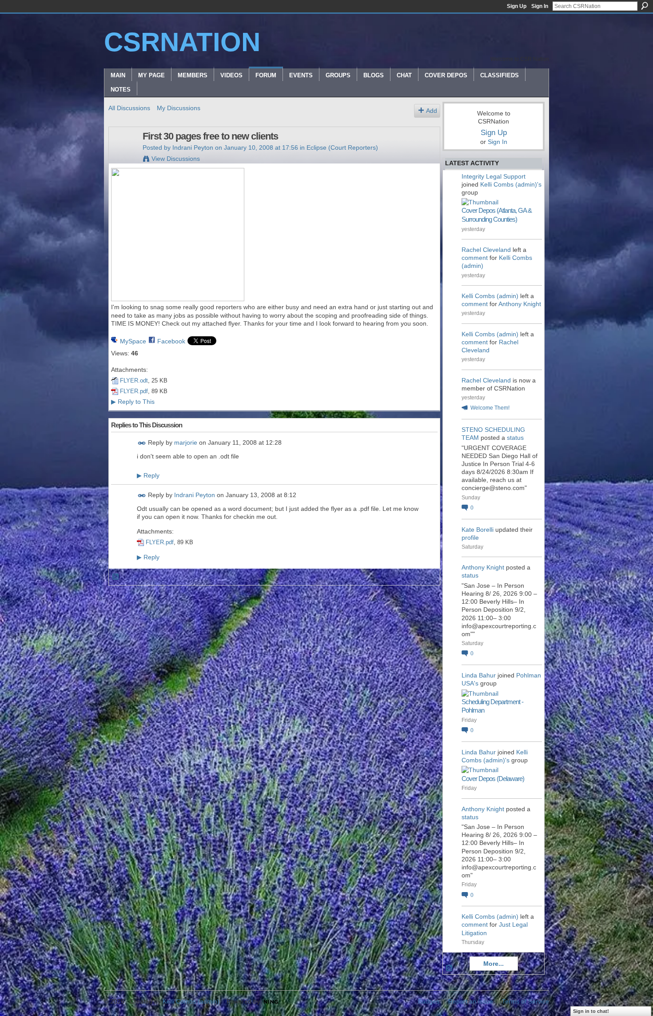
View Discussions (175, 158)
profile (470, 537)
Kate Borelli (478, 529)
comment (475, 257)
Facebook (171, 341)
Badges (428, 1001)
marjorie (185, 442)
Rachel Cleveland (486, 249)
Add (431, 110)
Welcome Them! (490, 408)
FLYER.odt (134, 380)
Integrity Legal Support (494, 176)
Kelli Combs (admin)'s (511, 184)
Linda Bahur (479, 675)
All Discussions (129, 108)
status (515, 437)
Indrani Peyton (192, 147)
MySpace (133, 341)
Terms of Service (525, 1001)
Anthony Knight (519, 303)
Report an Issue (470, 1001)
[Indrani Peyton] (123, 155)
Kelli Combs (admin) (490, 295)
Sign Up (516, 6)
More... (493, 963)
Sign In (539, 6)
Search (644, 6)
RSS (116, 577)
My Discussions (178, 108)
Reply (148, 475)
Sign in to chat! (591, 1011)
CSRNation (182, 42)
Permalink (142, 443)
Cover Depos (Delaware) (493, 778)
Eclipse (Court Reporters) (342, 147)
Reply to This (133, 401)
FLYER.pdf (134, 391)
